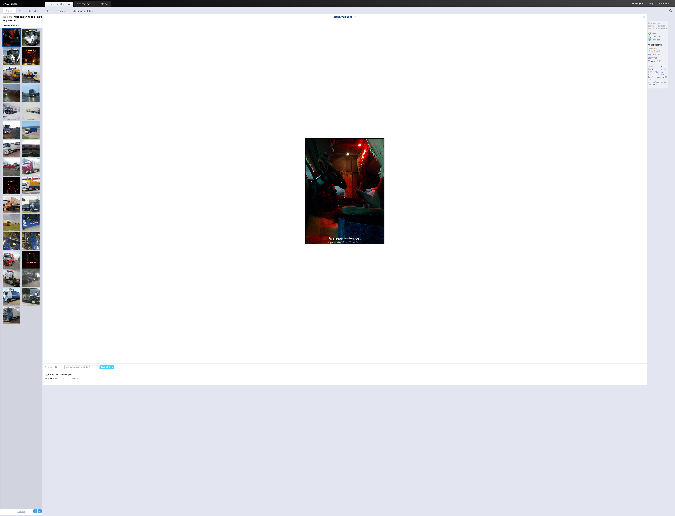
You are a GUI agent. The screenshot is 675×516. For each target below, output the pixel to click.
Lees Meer (664, 3)
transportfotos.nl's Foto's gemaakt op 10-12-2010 (658, 77)
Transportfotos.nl (59, 4)
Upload (103, 4)
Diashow (21, 511)
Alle (21, 10)
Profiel (47, 10)
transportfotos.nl (660, 28)
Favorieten (61, 10)
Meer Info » (660, 72)
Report (654, 33)
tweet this (107, 366)
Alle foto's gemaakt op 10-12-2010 (657, 83)
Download (655, 39)
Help (651, 3)
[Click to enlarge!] (344, 191)
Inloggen (637, 3)
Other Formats (657, 36)
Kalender (33, 10)
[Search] (670, 10)
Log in (651, 54)
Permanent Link (52, 367)
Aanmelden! (84, 4)
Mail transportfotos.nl (84, 10)
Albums (9, 10)
